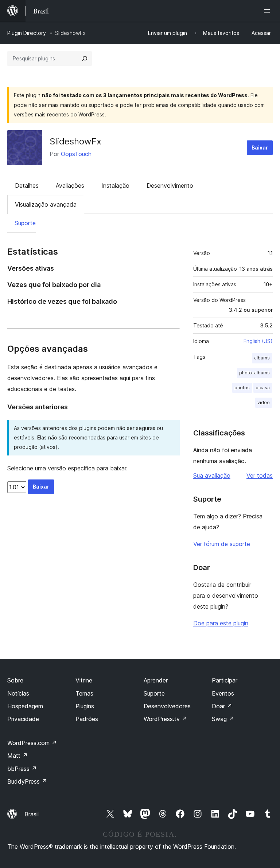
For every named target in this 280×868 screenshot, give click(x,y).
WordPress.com (32, 742)
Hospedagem (25, 706)
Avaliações (70, 185)
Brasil (31, 814)
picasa (263, 387)
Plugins (84, 706)
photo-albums (254, 372)
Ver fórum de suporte (221, 544)
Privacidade (23, 718)
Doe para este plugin (220, 623)
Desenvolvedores (167, 706)
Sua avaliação (211, 475)
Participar (224, 680)
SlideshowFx (75, 141)
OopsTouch (76, 154)
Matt (17, 755)
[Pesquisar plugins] (84, 58)
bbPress (22, 768)
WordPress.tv (165, 718)
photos (242, 387)
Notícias (18, 693)
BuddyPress (27, 781)
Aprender (156, 680)
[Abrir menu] (268, 11)
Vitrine (83, 680)
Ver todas (259, 475)
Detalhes (27, 185)
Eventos (223, 693)
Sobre (15, 680)
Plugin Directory (26, 33)
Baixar (260, 147)
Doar (222, 706)
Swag (223, 718)
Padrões (86, 718)
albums (262, 358)
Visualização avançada (46, 204)
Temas (84, 693)
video (263, 402)
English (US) (258, 341)
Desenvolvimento (170, 185)
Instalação (115, 185)
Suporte (25, 223)
